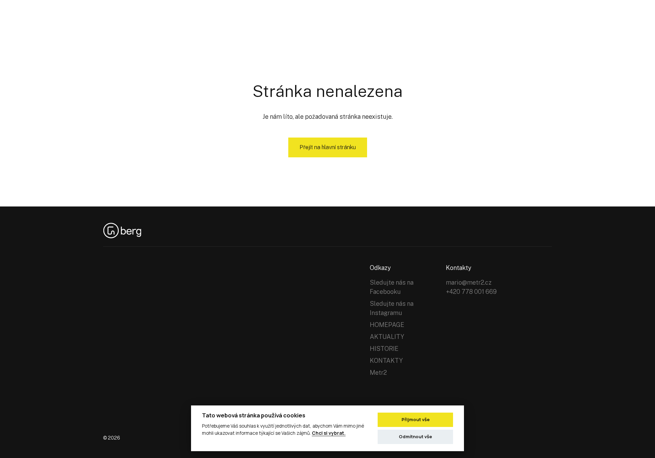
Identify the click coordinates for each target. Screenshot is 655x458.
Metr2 (378, 372)
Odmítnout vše (415, 436)
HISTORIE (384, 348)
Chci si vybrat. (329, 433)
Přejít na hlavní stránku (328, 147)
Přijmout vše (416, 419)
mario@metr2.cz (469, 282)
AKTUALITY (387, 336)
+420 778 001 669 (471, 291)
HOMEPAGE (387, 324)
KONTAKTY (386, 360)
